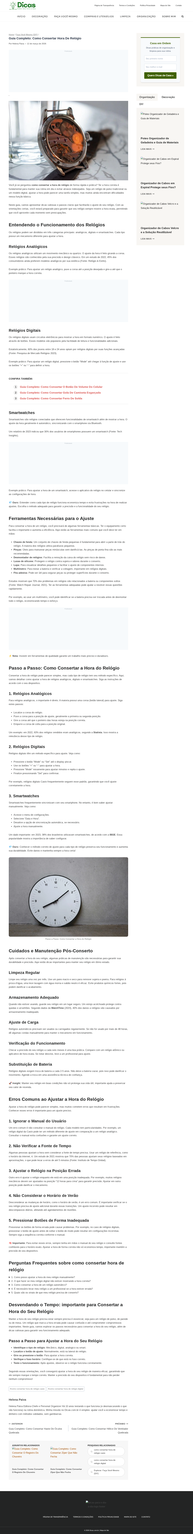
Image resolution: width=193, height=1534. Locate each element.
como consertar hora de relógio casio (27, 1389)
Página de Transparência (104, 5)
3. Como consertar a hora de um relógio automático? (39, 1285)
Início (21, 16)
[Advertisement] (68, 72)
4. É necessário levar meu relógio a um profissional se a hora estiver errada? (52, 1288)
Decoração (40, 16)
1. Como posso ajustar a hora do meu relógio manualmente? (43, 1277)
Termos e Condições (127, 5)
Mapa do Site (165, 5)
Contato (179, 5)
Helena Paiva (18, 44)
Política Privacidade (147, 5)
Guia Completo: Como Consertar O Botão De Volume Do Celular (61, 386)
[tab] (147, 97)
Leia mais (147, 149)
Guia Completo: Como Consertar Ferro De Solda (51, 398)
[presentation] (28, 1456)
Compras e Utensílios (99, 16)
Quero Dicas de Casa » (160, 75)
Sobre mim (169, 16)
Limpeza (125, 16)
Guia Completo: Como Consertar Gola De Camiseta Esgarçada (60, 392)
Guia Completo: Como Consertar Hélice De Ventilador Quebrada (99, 1428)
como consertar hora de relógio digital (65, 1389)
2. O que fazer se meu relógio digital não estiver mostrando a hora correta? (51, 1281)
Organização (146, 16)
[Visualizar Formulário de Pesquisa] (182, 16)
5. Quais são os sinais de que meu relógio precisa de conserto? (45, 1292)
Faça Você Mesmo (66, 16)
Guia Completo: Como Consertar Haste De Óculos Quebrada (35, 1428)
